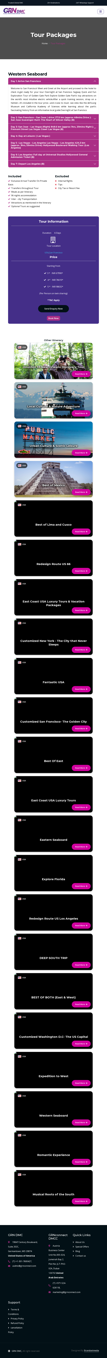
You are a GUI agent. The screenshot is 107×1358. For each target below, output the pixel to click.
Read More (80, 374)
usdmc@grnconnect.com (24, 1265)
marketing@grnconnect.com (66, 1292)
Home (45, 43)
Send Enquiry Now (53, 308)
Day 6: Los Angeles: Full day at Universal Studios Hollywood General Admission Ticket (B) (49, 155)
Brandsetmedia (91, 1350)
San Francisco (56, 252)
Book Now (53, 318)
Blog (77, 1251)
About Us (80, 1242)
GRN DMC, (17, 1351)
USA (47, 252)
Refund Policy (17, 1323)
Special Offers (82, 1246)
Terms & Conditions (13, 1311)
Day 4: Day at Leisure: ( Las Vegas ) (30, 136)
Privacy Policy (17, 1318)
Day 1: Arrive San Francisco (26, 81)
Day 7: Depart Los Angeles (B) (27, 164)
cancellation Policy (15, 1330)
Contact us (80, 1255)
